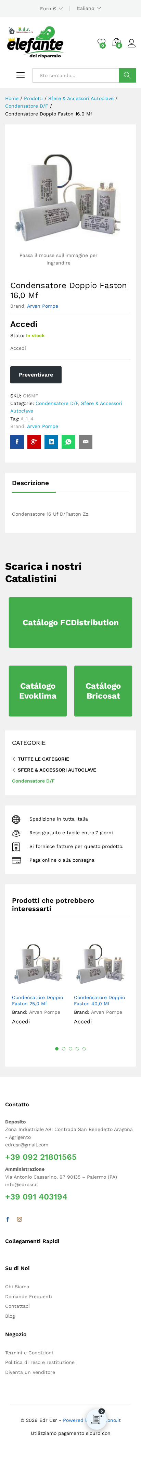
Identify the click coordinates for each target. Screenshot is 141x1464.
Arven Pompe (42, 306)
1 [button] (57, 1048)
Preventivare (36, 374)
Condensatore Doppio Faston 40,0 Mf (99, 1000)
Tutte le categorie (43, 759)
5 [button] (84, 1048)
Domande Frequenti (28, 1296)
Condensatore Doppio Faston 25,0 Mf (37, 1000)
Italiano (85, 8)
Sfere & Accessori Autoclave (57, 770)
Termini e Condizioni (29, 1352)
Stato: (17, 335)
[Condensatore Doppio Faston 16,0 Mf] (17, 442)
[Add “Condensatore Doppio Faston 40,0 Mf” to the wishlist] (117, 986)
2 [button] (63, 1048)
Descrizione (30, 483)
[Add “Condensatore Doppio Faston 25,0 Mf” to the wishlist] (55, 986)
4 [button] (77, 1048)
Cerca (127, 75)
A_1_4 (27, 418)
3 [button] (70, 1048)
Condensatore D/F (57, 403)
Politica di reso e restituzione (40, 1362)
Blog (10, 1316)
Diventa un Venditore (30, 1372)
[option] (39, 985)
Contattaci (17, 1306)
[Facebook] (7, 1219)
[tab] (34, 486)
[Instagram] (19, 1219)
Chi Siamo (17, 1286)
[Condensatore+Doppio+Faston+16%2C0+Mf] (51, 442)
